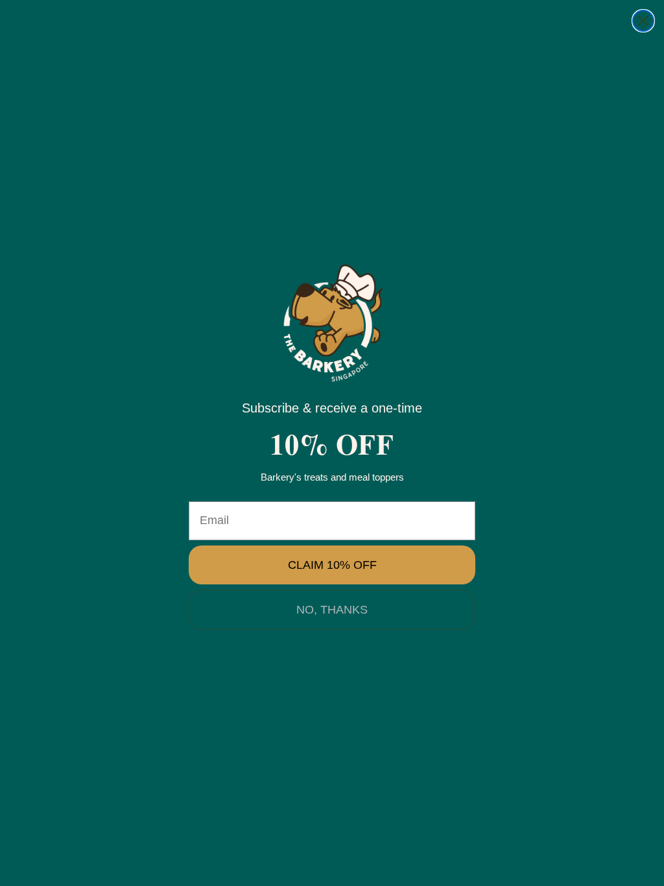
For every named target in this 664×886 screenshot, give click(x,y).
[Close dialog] (643, 20)
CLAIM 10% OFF (332, 564)
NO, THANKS (332, 609)
